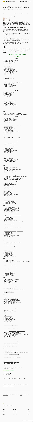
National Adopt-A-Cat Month (9, 233)
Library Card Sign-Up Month (9, 292)
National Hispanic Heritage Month (19, 289)
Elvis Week (11, 283)
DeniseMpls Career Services (10, 1)
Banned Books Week (16, 300)
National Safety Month (8, 227)
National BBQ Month (7, 185)
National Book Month (8, 316)
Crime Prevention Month (8, 310)
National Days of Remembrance (13, 221)
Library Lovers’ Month (8, 97)
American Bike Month (8, 192)
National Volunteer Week (13, 167)
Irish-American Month (8, 126)
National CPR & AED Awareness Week (14, 242)
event (14, 384)
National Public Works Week (13, 212)
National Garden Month (8, 149)
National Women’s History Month (10, 120)
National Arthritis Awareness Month (10, 196)
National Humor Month (8, 152)
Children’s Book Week (8, 357)
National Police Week (12, 211)
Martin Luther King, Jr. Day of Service (15, 82)
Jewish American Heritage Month (10, 186)
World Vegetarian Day (12, 337)
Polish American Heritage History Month (11, 325)
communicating (10, 384)
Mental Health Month (8, 183)
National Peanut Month (8, 133)
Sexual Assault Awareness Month (10, 160)
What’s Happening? (7, 373)
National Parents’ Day (11, 260)
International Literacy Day (13, 301)
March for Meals (7, 119)
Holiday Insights (7, 374)
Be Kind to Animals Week (12, 222)
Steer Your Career (19, 9)
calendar (5, 384)
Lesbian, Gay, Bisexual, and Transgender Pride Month (13, 231)
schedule (11, 386)
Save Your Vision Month (8, 127)
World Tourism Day (13, 303)
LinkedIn (26, 384)
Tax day (8, 168)
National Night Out (16, 279)
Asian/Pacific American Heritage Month (11, 194)
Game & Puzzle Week (14, 351)
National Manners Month (8, 318)
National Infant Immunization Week (15, 169)
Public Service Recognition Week (13, 208)
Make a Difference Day (12, 335)
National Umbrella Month (8, 123)
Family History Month (8, 320)
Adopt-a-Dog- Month (8, 317)
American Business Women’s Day (15, 302)
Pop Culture (15, 9)
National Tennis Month (8, 237)
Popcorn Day (11, 84)
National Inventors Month (8, 274)
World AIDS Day (11, 368)
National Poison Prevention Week (15, 138)
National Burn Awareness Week (15, 113)
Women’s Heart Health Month (9, 103)
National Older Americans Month (10, 184)
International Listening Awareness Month (11, 131)
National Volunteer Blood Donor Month (11, 60)
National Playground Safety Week (14, 179)
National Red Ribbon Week (14, 334)
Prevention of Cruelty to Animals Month (11, 159)
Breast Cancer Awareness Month (10, 311)
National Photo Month (8, 193)
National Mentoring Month (8, 61)
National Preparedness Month (9, 288)
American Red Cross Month (9, 118)
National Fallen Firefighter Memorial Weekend (17, 331)
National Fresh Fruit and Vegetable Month (11, 235)
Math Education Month (8, 153)
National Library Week (12, 171)
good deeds (22, 384)
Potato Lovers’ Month (8, 102)
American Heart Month (8, 95)
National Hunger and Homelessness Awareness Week (20, 352)
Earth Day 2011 (10, 170)
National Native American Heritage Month (11, 343)
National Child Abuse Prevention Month (11, 150)
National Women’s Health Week (13, 210)
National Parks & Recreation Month (10, 256)
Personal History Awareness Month (10, 201)
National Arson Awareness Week (13, 207)
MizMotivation (6, 372)
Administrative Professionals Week (15, 176)
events (18, 384)
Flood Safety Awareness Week (14, 137)
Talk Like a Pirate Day (13, 304)
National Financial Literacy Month (10, 143)
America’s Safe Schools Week (15, 332)
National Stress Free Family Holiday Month (11, 362)
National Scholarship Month (9, 200)
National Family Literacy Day (14, 354)
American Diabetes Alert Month (9, 128)
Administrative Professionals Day (17, 178)
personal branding (6, 386)
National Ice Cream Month (8, 254)
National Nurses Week (12, 209)
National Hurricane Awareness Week (14, 215)
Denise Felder (11, 9)
